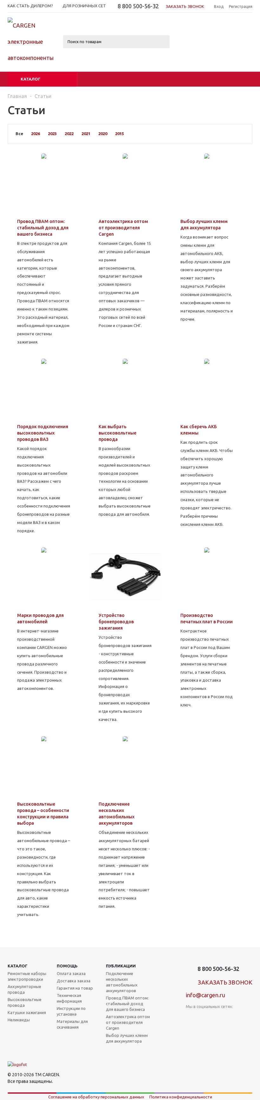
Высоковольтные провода (25, 1002)
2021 (85, 133)
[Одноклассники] (204, 1017)
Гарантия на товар (75, 988)
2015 (119, 133)
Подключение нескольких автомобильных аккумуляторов (122, 982)
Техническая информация (69, 998)
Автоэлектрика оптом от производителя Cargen (128, 1022)
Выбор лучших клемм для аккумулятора (127, 1038)
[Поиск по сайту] (201, 7)
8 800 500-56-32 (138, 6)
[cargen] (17, 1064)
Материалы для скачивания (72, 1024)
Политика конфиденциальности (180, 1097)
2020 (102, 133)
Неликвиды (19, 1020)
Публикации (121, 966)
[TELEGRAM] (217, 1017)
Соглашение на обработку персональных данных (96, 1097)
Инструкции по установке (71, 1011)
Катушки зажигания (27, 1012)
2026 (35, 133)
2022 (69, 133)
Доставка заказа (73, 981)
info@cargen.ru (205, 995)
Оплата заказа (71, 973)
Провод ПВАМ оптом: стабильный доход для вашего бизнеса (127, 1004)
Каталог (31, 79)
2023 (52, 133)
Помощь (67, 966)
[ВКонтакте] (191, 1017)
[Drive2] (230, 1017)
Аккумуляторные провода (24, 989)
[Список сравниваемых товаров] (182, 28)
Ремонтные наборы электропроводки (27, 976)
